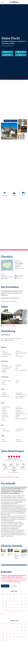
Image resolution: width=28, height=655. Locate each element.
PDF (21, 55)
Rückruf (8, 55)
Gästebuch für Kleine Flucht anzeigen (10, 477)
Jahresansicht (5, 586)
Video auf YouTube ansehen (9, 326)
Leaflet (6, 270)
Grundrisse (14, 121)
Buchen (8, 52)
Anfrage (22, 52)
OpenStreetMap (9, 270)
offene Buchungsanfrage (15, 581)
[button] (8, 265)
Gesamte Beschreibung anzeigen (9, 301)
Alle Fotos (6, 121)
